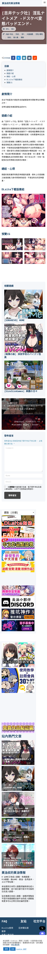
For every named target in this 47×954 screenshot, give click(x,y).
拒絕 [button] (12, 949)
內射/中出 (9, 34)
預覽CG (9, 82)
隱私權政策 (15, 945)
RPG (7, 29)
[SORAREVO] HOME (14, 320)
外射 (17, 34)
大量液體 (30, 34)
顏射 (22, 37)
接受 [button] (6, 949)
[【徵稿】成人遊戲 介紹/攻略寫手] (18, 630)
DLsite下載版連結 (14, 79)
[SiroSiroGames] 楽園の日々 (21, 391)
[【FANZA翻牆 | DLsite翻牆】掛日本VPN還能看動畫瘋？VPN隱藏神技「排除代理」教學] (18, 536)
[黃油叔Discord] (18, 607)
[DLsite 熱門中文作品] (18, 571)
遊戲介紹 (10, 73)
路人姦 (15, 37)
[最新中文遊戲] (18, 548)
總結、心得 (11, 76)
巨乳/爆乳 (39, 34)
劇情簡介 (10, 70)
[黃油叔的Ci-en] (18, 618)
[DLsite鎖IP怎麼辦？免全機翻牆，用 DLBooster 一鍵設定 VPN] (18, 525)
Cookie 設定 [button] (21, 949)
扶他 (9, 37)
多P (23, 34)
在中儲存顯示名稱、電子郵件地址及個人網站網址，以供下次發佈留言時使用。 (22, 488)
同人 (13, 29)
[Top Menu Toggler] (44, 2)
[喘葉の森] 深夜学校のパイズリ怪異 (22, 356)
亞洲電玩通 (23, 928)
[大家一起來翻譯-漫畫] (18, 560)
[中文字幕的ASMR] (18, 595)
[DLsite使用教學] (18, 692)
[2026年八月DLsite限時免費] (18, 666)
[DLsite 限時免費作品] (18, 732)
